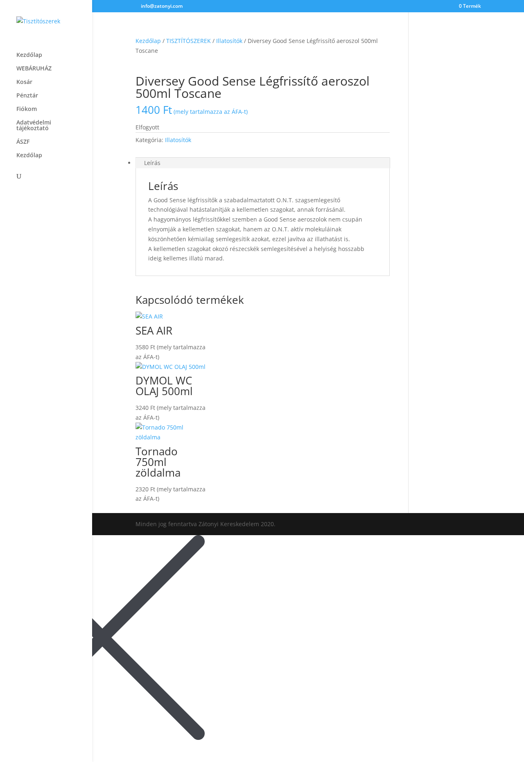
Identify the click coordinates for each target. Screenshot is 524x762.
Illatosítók (229, 41)
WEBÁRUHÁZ (34, 69)
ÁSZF (22, 142)
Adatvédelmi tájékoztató (33, 126)
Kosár (24, 82)
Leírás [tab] (152, 163)
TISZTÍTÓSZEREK (188, 41)
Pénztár (27, 96)
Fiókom (26, 109)
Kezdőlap (29, 55)
